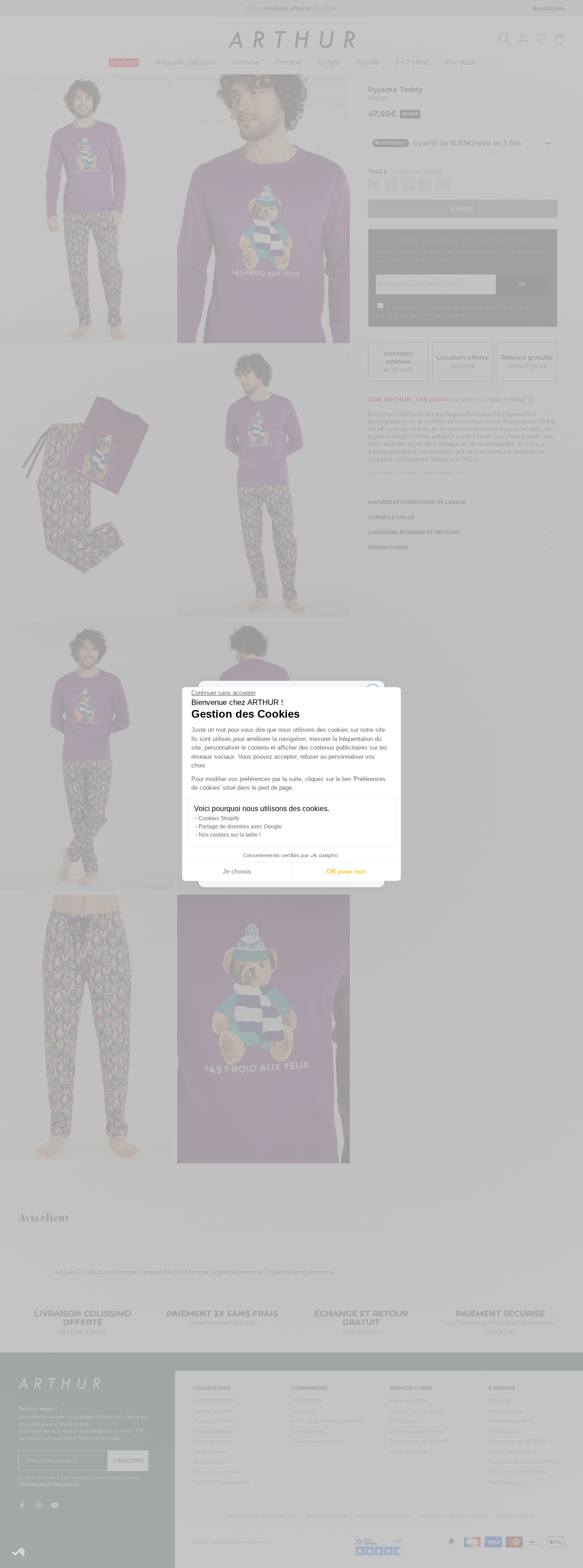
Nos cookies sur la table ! (230, 835)
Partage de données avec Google (240, 826)
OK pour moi (346, 871)
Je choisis (237, 871)
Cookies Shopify (219, 818)
